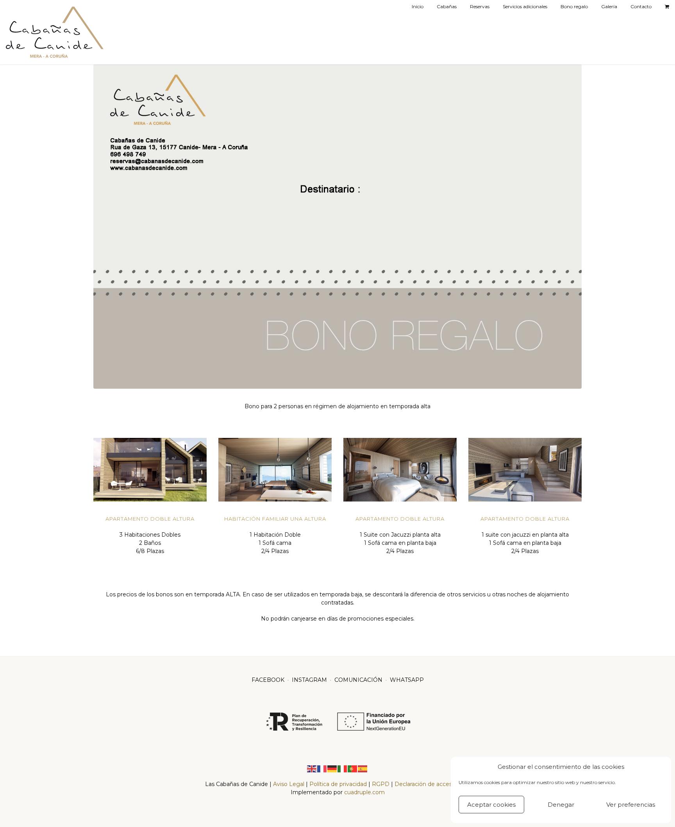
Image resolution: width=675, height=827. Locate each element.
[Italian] (343, 768)
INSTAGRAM (309, 679)
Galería (609, 6)
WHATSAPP (407, 679)
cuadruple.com (364, 792)
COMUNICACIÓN (358, 679)
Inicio (417, 6)
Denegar (561, 804)
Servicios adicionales (525, 6)
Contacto (641, 6)
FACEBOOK (268, 679)
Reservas (479, 6)
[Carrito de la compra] (667, 6)
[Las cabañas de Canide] (55, 32)
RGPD (380, 784)
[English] (312, 768)
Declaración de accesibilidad (432, 784)
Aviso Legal (289, 784)
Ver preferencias (630, 804)
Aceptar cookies (491, 804)
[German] (332, 768)
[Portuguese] (353, 768)
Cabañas (447, 6)
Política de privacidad (338, 784)
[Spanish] (363, 768)
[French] (322, 768)
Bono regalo (574, 6)
